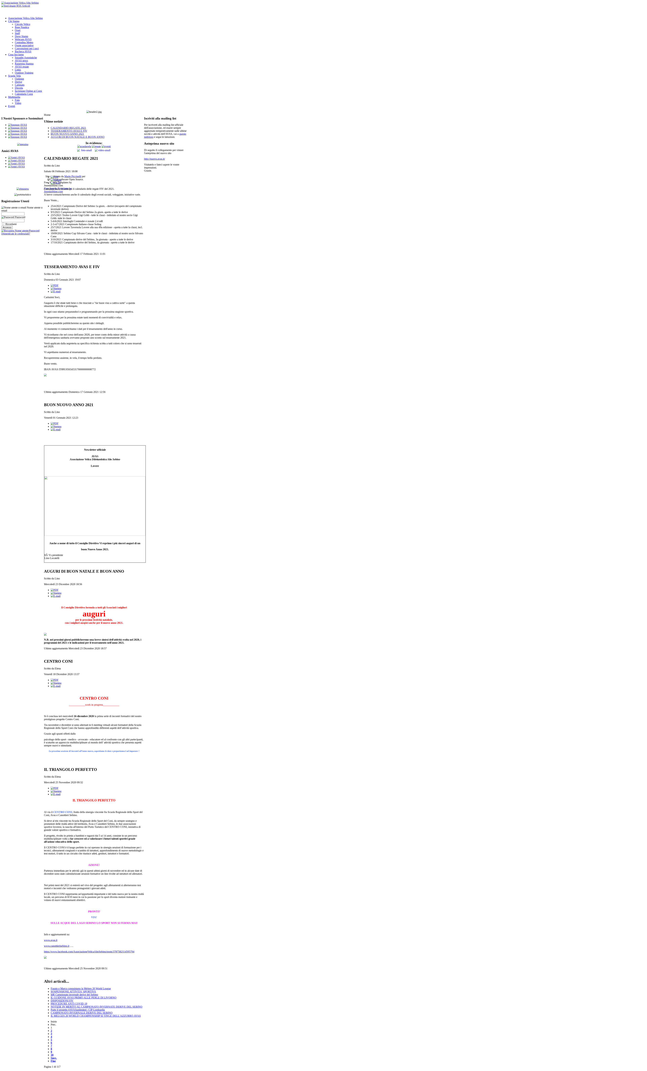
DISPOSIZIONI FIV (62, 1000)
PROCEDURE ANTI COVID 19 (69, 1003)
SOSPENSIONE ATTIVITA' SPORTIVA (73, 991)
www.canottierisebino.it (56, 945)
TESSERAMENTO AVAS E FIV (69, 130)
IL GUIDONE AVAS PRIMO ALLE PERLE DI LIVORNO (83, 997)
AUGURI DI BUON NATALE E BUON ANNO (77, 136)
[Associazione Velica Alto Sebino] (20, 2)
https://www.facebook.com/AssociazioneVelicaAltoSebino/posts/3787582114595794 (89, 951)
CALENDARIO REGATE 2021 (68, 127)
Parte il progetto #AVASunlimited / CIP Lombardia (78, 1009)
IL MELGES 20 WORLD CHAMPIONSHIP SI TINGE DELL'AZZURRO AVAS (96, 1015)
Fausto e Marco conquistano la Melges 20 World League (81, 988)
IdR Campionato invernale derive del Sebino (74, 994)
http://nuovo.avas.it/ (154, 158)
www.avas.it (50, 940)
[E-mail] (55, 183)
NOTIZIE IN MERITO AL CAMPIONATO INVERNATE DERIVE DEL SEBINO (96, 1006)
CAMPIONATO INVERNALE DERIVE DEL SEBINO (82, 1012)
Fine (53, 1061)
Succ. (54, 1058)
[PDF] (54, 177)
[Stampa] (56, 180)
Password (19, 217)
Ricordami (11, 224)
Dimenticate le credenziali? (15, 233)
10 (52, 1054)
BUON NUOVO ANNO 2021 (67, 133)
